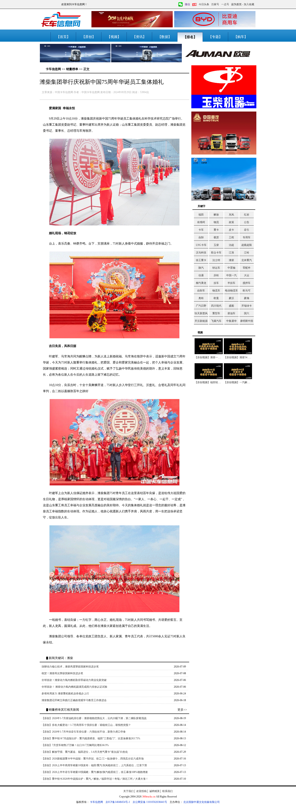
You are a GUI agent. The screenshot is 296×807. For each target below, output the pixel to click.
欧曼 (216, 298)
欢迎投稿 (141, 791)
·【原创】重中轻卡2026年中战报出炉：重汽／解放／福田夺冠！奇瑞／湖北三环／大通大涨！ (94, 778)
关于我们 (128, 791)
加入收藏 (249, 4)
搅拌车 (246, 282)
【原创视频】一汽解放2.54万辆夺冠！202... (248, 382)
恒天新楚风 (201, 313)
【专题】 (215, 37)
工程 (231, 237)
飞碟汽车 (216, 320)
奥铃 (201, 298)
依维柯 (201, 222)
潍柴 (231, 260)
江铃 (246, 252)
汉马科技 (201, 252)
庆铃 (216, 275)
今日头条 (204, 4)
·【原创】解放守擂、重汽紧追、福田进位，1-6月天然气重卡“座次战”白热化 (84, 751)
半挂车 (231, 282)
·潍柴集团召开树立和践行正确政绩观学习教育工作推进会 (74, 700)
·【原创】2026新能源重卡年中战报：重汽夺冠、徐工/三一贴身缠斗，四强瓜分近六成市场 (92, 758)
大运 (246, 275)
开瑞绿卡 (246, 305)
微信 (187, 4)
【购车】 (241, 37)
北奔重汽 (246, 260)
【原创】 (89, 37)
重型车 (216, 313)
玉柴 (216, 245)
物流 (216, 222)
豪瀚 (246, 298)
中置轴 (231, 267)
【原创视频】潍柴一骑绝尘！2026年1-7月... (219, 357)
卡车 (201, 229)
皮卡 (231, 229)
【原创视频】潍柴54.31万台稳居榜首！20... (248, 357)
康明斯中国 (246, 320)
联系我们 (167, 791)
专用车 (246, 237)
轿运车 (216, 267)
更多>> (182, 709)
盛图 (231, 305)
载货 (216, 237)
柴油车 (231, 313)
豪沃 (231, 298)
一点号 (225, 4)
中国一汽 (231, 275)
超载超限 (246, 245)
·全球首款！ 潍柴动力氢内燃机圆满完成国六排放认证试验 (74, 686)
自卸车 (201, 290)
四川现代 (216, 305)
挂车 (216, 282)
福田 (201, 214)
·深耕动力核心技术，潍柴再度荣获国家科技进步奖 (70, 666)
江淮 (231, 252)
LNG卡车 (201, 245)
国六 (246, 313)
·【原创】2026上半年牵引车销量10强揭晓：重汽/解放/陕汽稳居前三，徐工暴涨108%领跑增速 (94, 772)
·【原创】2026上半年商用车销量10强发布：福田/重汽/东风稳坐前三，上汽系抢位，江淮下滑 (94, 765)
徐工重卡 (201, 260)
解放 (216, 214)
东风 (231, 214)
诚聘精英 (154, 791)
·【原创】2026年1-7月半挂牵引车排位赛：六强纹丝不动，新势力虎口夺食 (83, 731)
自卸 (201, 237)
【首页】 (63, 37)
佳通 (201, 275)
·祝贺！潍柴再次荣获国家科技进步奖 (62, 673)
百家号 (215, 4)
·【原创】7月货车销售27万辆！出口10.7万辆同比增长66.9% (75, 745)
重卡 (216, 229)
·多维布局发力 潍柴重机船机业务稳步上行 (65, 693)
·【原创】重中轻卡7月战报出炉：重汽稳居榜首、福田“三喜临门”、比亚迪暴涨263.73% (90, 738)
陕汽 (201, 267)
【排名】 (190, 37)
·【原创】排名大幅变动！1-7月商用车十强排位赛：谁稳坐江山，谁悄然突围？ (86, 724)
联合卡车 (216, 252)
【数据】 (165, 37)
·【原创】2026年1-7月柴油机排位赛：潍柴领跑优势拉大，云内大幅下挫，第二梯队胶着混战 (93, 718)
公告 (246, 222)
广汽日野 (201, 305)
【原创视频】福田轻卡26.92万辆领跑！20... (219, 382)
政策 (231, 222)
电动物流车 (231, 290)
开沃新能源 (201, 320)
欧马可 (246, 290)
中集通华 (231, 320)
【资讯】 (139, 37)
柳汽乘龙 (201, 282)
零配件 (246, 267)
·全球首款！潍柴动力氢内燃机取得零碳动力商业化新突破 (74, 680)
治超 (231, 245)
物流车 (216, 290)
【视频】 (114, 37)
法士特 (216, 260)
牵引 (246, 229)
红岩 (246, 214)
